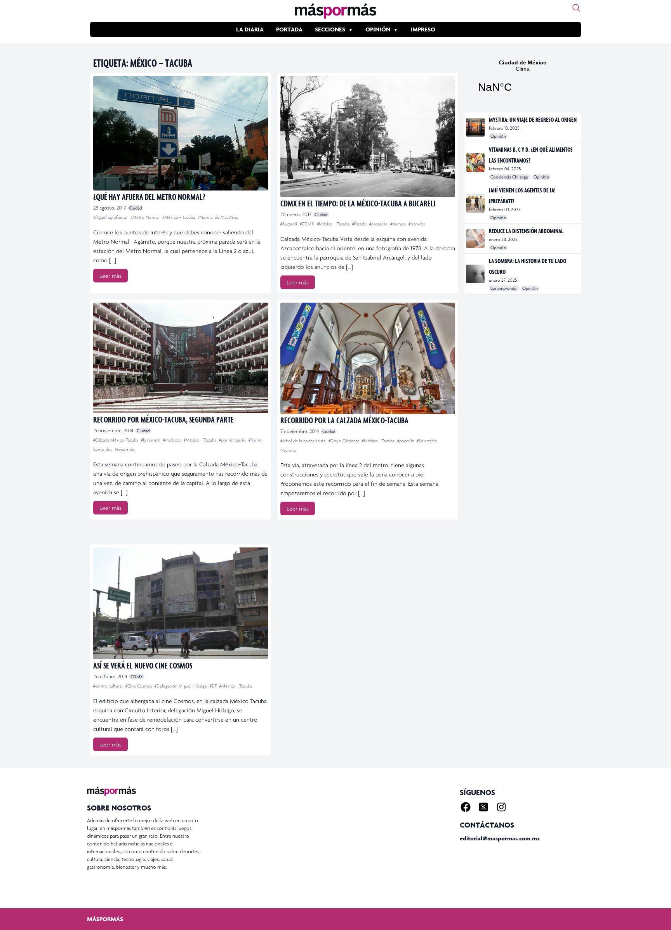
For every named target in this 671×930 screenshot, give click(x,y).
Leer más (110, 275)
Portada (289, 29)
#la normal (151, 440)
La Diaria (250, 29)
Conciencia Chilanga (509, 177)
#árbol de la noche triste (303, 440)
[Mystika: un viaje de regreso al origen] (476, 127)
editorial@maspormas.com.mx (500, 838)
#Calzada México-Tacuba (116, 440)
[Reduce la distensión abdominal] (476, 238)
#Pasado (360, 224)
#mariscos (172, 440)
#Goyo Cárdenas (344, 440)
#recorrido (125, 449)
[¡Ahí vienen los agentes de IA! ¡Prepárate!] (476, 203)
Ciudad (135, 208)
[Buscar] (576, 7)
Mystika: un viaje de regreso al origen (533, 119)
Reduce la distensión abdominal (526, 231)
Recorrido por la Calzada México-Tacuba (344, 420)
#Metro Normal (145, 217)
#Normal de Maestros (218, 217)
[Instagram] (501, 807)
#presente (379, 224)
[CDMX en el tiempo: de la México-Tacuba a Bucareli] (367, 136)
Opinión (377, 29)
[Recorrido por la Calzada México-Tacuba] (367, 358)
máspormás (105, 919)
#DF (214, 686)
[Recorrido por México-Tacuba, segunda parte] (180, 358)
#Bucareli (289, 224)
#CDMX (307, 224)
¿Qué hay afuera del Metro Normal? (149, 196)
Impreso (422, 29)
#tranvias (417, 224)
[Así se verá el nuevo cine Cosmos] (180, 603)
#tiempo (398, 224)
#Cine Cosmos (139, 686)
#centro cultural (108, 686)
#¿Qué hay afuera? (111, 217)
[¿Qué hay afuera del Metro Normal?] (180, 133)
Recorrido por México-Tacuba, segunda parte (163, 419)
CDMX (136, 676)
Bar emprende (504, 288)
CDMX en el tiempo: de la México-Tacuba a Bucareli (358, 203)
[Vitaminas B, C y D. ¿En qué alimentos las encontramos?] (476, 162)
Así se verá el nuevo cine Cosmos (142, 665)
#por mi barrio (233, 440)
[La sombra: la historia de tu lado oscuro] (476, 274)
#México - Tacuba (179, 217)
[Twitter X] (483, 807)
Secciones (330, 29)
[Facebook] (465, 807)
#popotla (406, 440)
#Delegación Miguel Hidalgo (181, 686)
